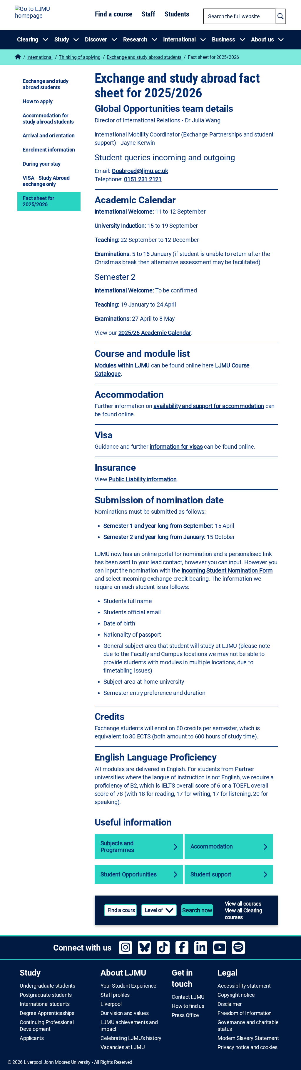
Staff (148, 14)
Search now (197, 910)
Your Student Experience (128, 986)
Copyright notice (236, 995)
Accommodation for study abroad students (48, 118)
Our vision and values (124, 1013)
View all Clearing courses (243, 913)
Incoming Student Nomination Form (227, 570)
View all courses (243, 904)
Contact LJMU (188, 997)
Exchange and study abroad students (144, 57)
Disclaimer (230, 1004)
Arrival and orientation (48, 135)
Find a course (113, 14)
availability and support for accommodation (208, 406)
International (40, 57)
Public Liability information (142, 479)
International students (45, 1004)
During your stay (41, 164)
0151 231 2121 (143, 179)
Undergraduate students (47, 986)
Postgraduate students (46, 995)
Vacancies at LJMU (123, 1047)
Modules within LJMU (122, 365)
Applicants (32, 1038)
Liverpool (111, 1004)
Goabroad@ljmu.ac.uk (140, 170)
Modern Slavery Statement (248, 1038)
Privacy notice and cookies (247, 1047)
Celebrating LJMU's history (131, 1038)
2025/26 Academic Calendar (154, 332)
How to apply (37, 101)
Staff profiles (115, 995)
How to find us (188, 1006)
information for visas (176, 446)
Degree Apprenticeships (47, 1013)
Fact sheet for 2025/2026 (38, 201)
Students (177, 14)
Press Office (185, 1015)
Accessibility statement (244, 986)
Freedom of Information (245, 1013)
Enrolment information (49, 150)
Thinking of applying (79, 57)
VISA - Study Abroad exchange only (46, 181)
